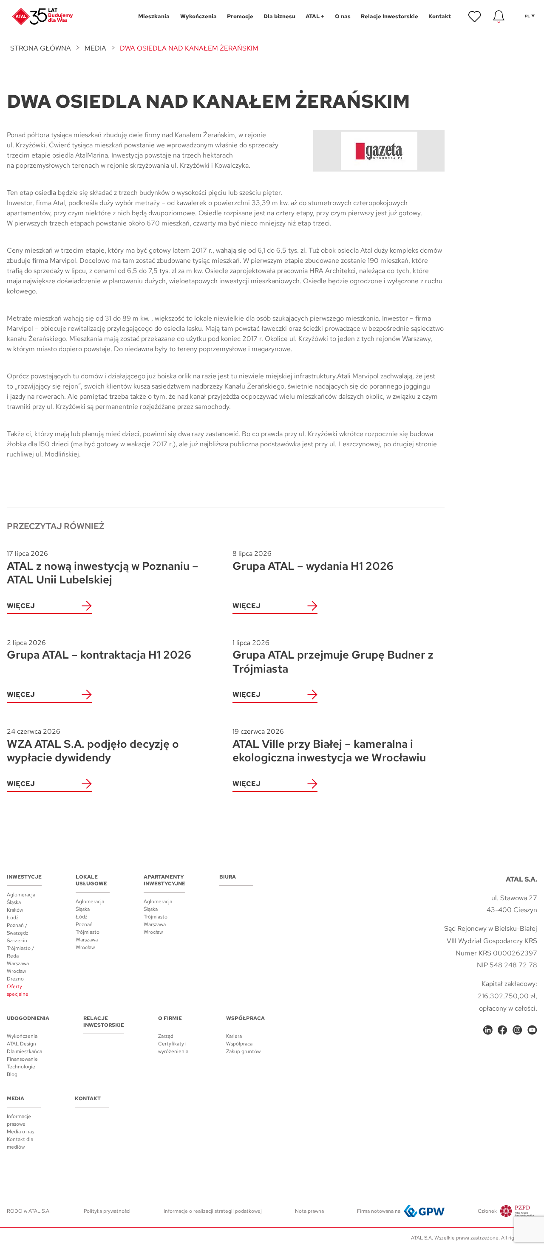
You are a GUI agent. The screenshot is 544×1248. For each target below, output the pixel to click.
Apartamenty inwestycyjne (164, 880)
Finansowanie (22, 1059)
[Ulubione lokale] (474, 16)
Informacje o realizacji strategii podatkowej (213, 1211)
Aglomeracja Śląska (21, 898)
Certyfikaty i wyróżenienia (173, 1047)
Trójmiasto (87, 932)
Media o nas (20, 1131)
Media (95, 48)
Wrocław (16, 971)
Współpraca (245, 1018)
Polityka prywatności (107, 1211)
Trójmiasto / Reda (20, 952)
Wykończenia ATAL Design (22, 1040)
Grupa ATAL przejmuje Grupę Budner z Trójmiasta (333, 657)
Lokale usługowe (91, 880)
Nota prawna (309, 1211)
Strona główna (40, 48)
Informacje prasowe (19, 1120)
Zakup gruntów (243, 1051)
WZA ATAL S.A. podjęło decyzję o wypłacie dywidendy (93, 746)
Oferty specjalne (17, 990)
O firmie (170, 1018)
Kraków (15, 910)
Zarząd (165, 1036)
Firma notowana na (378, 1211)
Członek (487, 1211)
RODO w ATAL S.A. (29, 1211)
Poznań (84, 924)
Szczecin (17, 940)
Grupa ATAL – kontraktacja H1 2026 (99, 650)
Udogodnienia (28, 1018)
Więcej (21, 605)
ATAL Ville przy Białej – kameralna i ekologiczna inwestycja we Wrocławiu (329, 746)
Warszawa (18, 963)
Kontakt (88, 1098)
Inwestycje (24, 876)
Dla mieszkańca (24, 1051)
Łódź (13, 917)
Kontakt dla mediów (20, 1143)
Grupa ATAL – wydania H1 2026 (313, 561)
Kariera (234, 1036)
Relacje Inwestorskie (103, 1021)
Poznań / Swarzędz (17, 929)
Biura (227, 876)
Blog (12, 1074)
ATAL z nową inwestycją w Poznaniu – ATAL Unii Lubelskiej (102, 568)
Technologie (21, 1066)
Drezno (15, 978)
